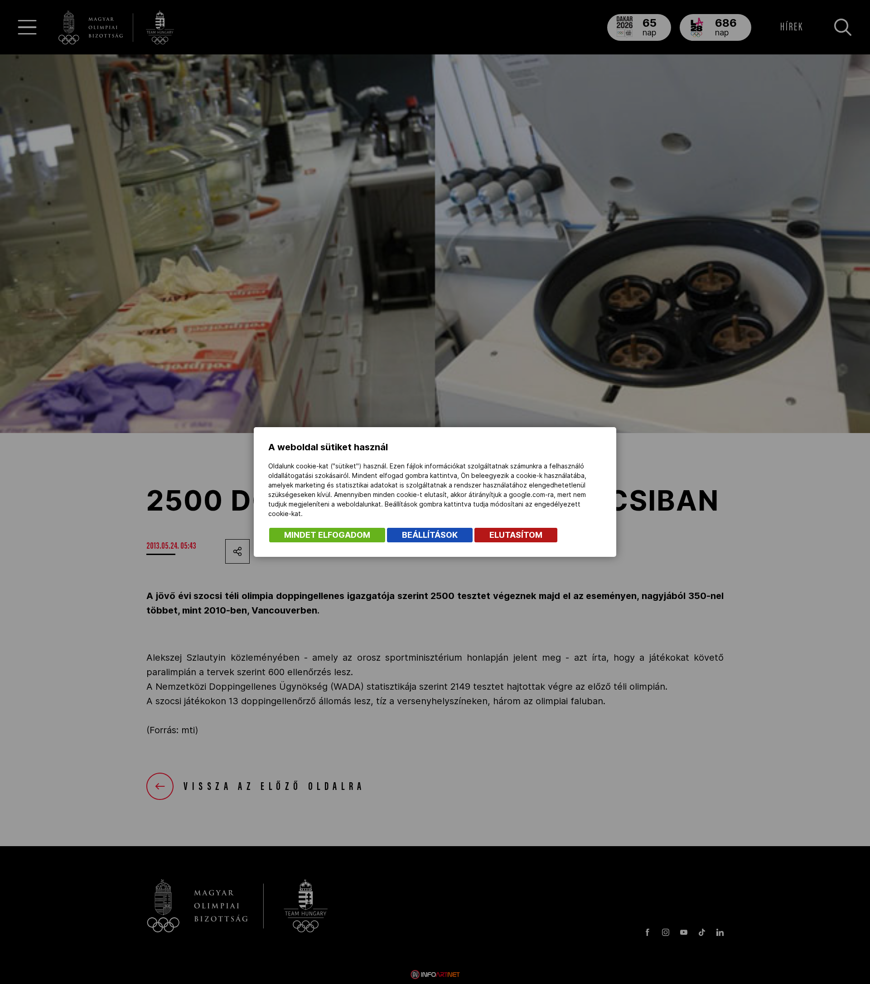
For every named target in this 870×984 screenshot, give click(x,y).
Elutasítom (515, 535)
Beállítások (430, 535)
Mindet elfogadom (327, 535)
